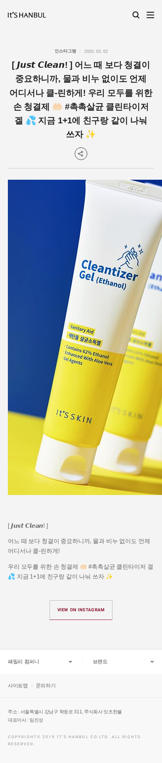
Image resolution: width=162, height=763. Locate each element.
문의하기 (46, 686)
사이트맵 (18, 686)
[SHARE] (81, 153)
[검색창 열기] (136, 15)
